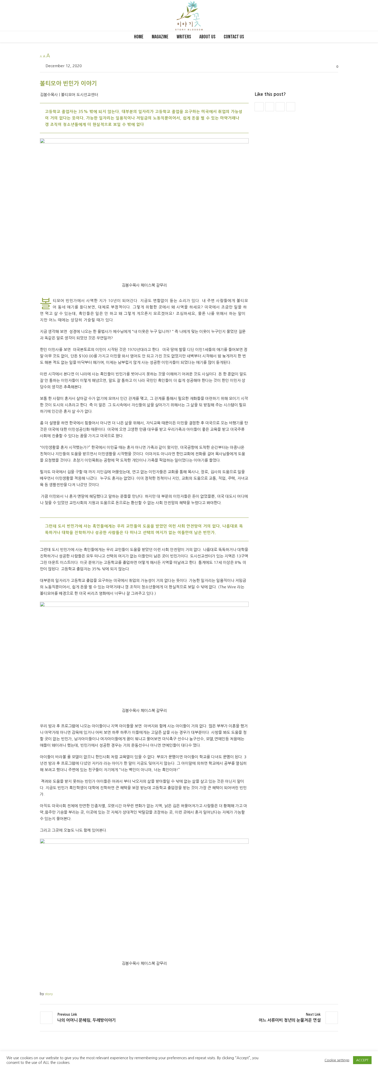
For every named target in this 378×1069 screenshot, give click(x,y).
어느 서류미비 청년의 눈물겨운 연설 (290, 1020)
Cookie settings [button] (337, 1060)
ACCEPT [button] (362, 1060)
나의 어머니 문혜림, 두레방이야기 (86, 1020)
